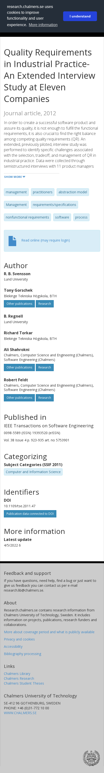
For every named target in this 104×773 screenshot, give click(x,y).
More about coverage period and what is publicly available (49, 632)
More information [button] (43, 25)
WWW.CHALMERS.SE (20, 713)
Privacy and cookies (19, 639)
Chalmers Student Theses (24, 683)
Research (44, 304)
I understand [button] (80, 16)
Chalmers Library (17, 673)
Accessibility (13, 646)
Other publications (19, 304)
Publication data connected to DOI (30, 514)
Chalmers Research (19, 678)
